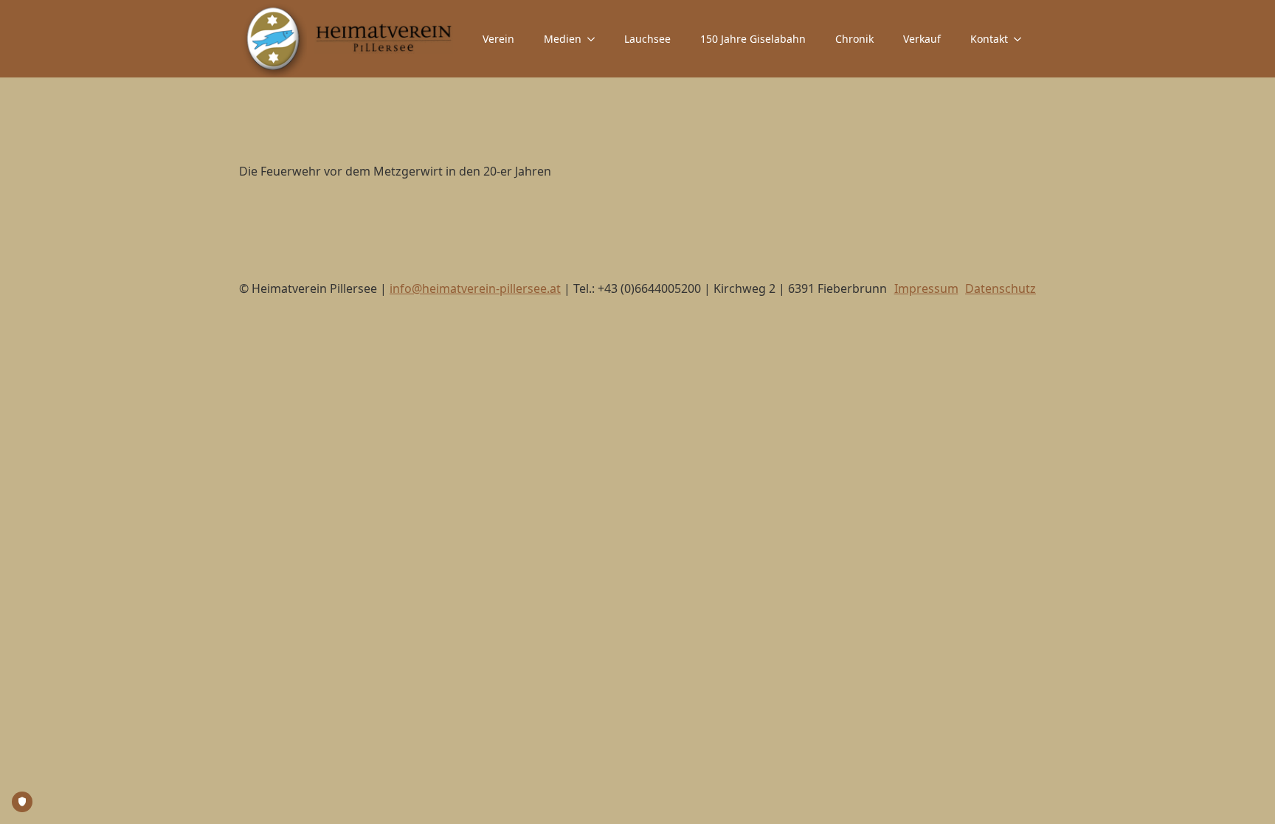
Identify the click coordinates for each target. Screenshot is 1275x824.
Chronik (854, 39)
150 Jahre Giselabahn (753, 39)
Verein (498, 39)
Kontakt (989, 39)
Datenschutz (1000, 288)
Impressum (926, 288)
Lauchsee (647, 39)
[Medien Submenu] (595, 39)
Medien (562, 39)
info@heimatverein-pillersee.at (475, 288)
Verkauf (922, 39)
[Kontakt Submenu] (1022, 39)
